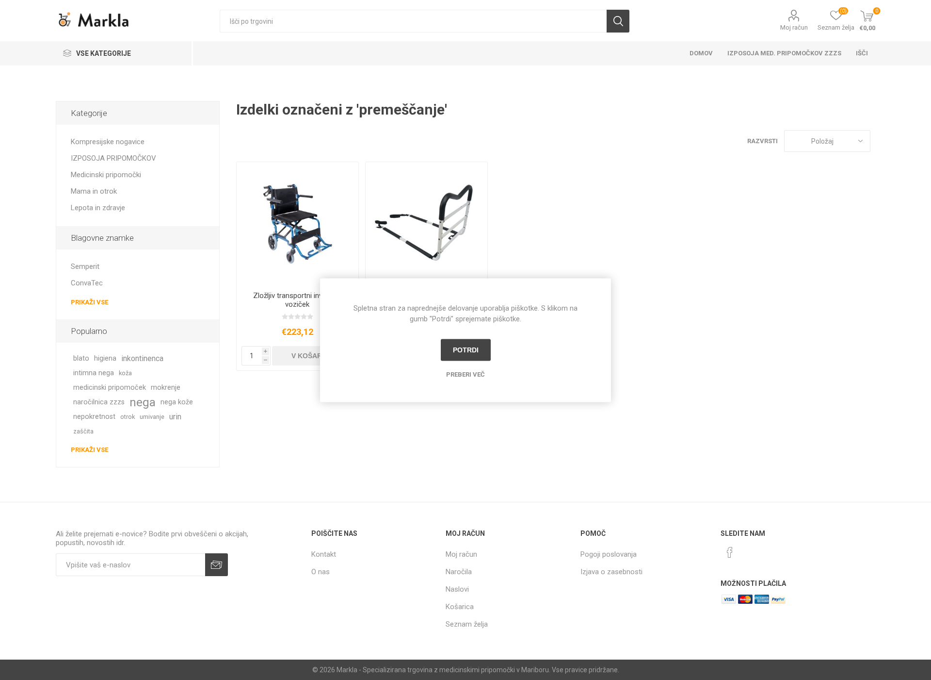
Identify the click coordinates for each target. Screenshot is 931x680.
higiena (105, 358)
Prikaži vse (89, 302)
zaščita (83, 431)
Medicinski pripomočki (106, 174)
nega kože (177, 402)
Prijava (216, 564)
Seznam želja (467, 624)
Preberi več (465, 374)
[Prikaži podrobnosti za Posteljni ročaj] (426, 223)
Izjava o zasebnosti (611, 571)
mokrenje (165, 387)
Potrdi (466, 350)
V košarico (312, 356)
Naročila (459, 571)
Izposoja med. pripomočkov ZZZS (784, 53)
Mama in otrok (94, 191)
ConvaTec (87, 283)
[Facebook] (730, 552)
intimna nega (93, 373)
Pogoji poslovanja (608, 554)
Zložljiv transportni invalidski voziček (297, 300)
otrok (127, 416)
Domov (701, 53)
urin (175, 416)
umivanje (152, 416)
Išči (618, 21)
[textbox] (413, 21)
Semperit (85, 266)
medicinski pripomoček (109, 387)
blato (81, 358)
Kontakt (323, 554)
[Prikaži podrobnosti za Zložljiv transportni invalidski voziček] (297, 223)
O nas (320, 571)
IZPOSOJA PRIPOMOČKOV (113, 158)
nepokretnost (94, 417)
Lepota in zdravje (98, 207)
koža (125, 373)
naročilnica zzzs (99, 402)
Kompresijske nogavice (107, 141)
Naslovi (457, 589)
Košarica (460, 606)
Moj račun (794, 27)
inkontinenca (142, 358)
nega (142, 402)
